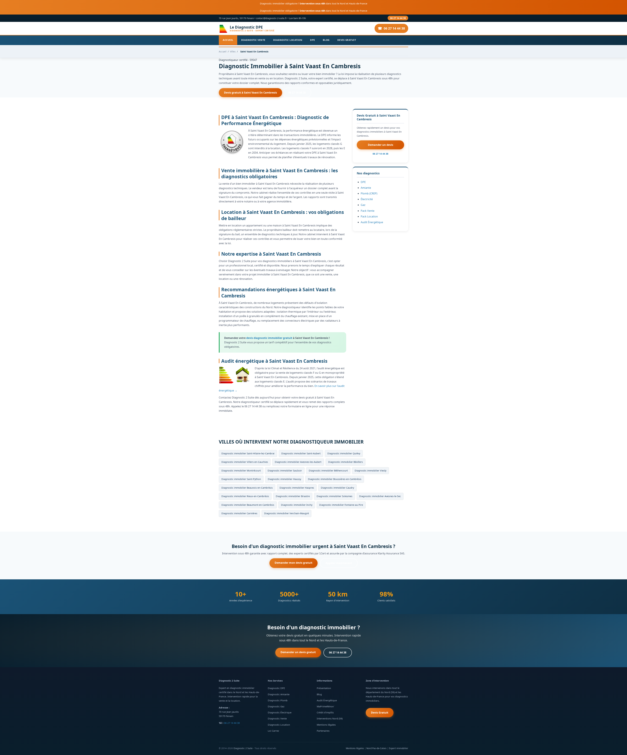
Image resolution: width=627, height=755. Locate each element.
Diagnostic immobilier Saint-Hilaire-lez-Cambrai (247, 453)
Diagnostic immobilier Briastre (293, 496)
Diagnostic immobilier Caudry (337, 487)
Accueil (228, 39)
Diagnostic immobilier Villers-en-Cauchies (244, 461)
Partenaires (323, 730)
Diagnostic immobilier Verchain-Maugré (286, 513)
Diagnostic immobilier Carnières (239, 513)
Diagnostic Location (287, 39)
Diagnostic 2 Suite (243, 748)
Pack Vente (367, 211)
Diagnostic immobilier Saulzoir (285, 470)
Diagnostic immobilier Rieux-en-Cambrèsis (245, 496)
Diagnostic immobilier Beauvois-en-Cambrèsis (247, 487)
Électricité (367, 199)
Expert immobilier (398, 748)
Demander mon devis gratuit (293, 562)
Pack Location (369, 216)
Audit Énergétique (372, 222)
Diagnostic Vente (253, 39)
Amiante (366, 188)
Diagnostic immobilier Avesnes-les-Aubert (298, 461)
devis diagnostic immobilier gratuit (269, 338)
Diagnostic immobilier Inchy (296, 504)
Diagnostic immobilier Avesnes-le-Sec (380, 496)
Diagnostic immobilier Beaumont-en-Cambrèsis (247, 504)
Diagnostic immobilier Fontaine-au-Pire (341, 504)
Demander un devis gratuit (298, 652)
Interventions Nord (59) (330, 718)
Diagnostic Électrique (279, 712)
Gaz (363, 205)
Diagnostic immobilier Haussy (284, 479)
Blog (326, 39)
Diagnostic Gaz (276, 706)
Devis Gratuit (346, 39)
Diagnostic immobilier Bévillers (345, 461)
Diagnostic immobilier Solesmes (334, 496)
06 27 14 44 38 (398, 18)
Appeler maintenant (339, 563)
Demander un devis (380, 145)
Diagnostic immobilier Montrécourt (241, 470)
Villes (233, 51)
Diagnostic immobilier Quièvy (343, 453)
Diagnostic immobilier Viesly (370, 470)
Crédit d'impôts (325, 712)
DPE (312, 39)
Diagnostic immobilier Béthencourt (328, 470)
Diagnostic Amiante (278, 694)
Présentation (324, 688)
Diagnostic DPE (276, 688)
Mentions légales (326, 724)
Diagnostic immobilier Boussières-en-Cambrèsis (334, 479)
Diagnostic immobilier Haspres (297, 487)
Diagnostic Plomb (278, 700)
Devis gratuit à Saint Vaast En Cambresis (250, 92)
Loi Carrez (273, 730)
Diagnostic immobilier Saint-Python (241, 479)
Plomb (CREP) (369, 193)
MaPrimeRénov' (325, 706)
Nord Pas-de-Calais (376, 748)
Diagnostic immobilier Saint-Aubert (301, 453)
